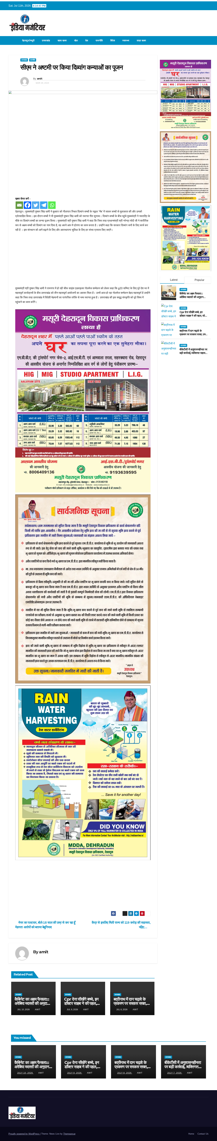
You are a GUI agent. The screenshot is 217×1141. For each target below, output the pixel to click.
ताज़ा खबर (141, 40)
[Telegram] (43, 205)
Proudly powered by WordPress (24, 1134)
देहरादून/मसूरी (28, 40)
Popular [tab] (199, 280)
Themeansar (69, 1134)
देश (86, 40)
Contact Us (203, 1134)
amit (39, 78)
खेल (76, 40)
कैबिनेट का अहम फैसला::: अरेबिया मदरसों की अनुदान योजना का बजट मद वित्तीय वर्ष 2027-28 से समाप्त (193, 298)
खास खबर (62, 40)
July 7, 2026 (174, 1073)
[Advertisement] (83, 261)
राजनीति (99, 40)
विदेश (112, 40)
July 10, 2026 (25, 1073)
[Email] (19, 205)
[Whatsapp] (52, 205)
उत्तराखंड (46, 40)
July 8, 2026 (124, 1073)
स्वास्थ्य (125, 40)
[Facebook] (27, 205)
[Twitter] (35, 205)
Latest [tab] (173, 279)
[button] (206, 40)
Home (191, 1134)
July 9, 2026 (74, 1073)
